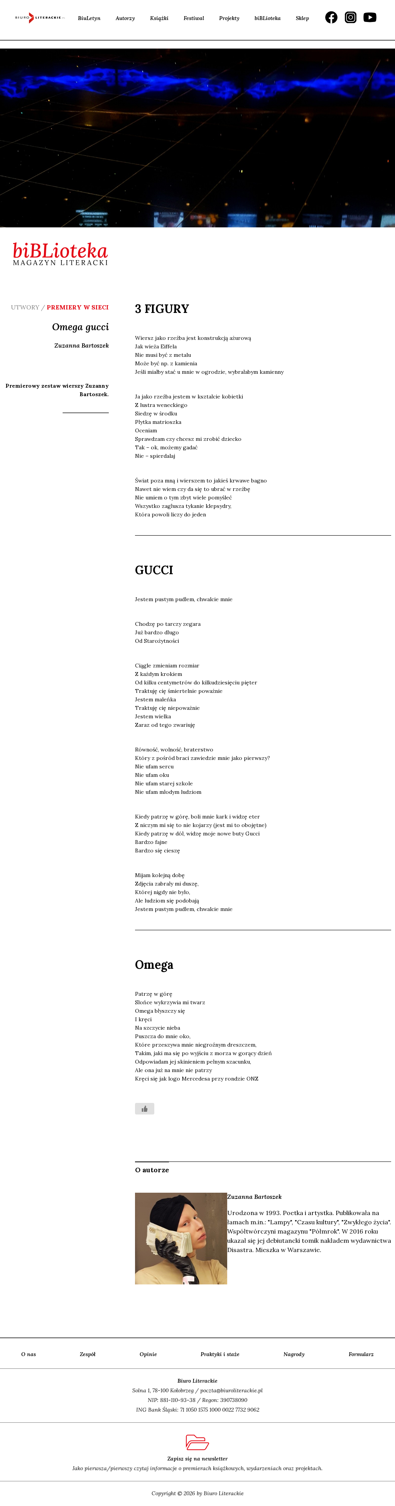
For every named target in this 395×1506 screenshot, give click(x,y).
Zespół (88, 1354)
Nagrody (294, 1354)
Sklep (302, 18)
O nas (28, 1354)
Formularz (361, 1354)
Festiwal (194, 18)
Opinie (148, 1354)
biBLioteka (268, 18)
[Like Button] (144, 1108)
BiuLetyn (89, 18)
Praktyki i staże (220, 1354)
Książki (159, 18)
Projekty (229, 18)
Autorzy (125, 18)
